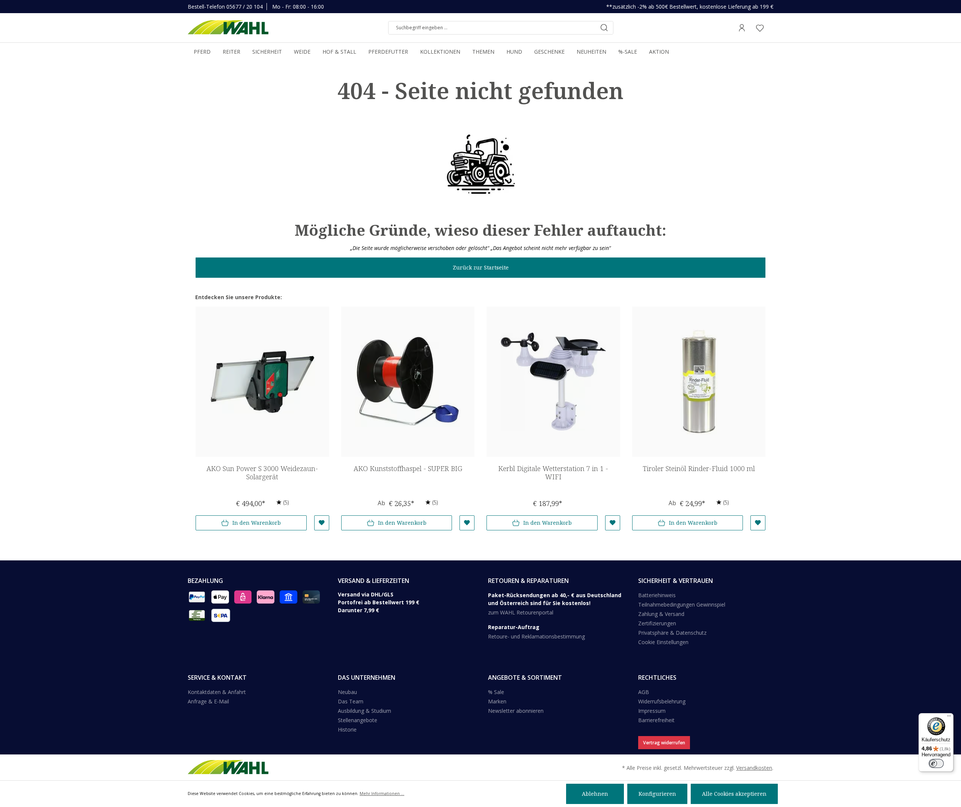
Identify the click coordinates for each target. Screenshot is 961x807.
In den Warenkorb (256, 522)
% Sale (496, 692)
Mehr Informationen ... (382, 793)
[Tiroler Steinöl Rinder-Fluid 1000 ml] (699, 382)
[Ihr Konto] (742, 27)
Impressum (652, 710)
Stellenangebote (357, 720)
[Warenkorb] (771, 27)
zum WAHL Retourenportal (520, 612)
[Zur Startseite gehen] (228, 27)
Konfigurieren (657, 793)
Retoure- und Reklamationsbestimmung (536, 636)
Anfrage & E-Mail (208, 701)
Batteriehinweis (657, 595)
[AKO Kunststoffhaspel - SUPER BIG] (408, 382)
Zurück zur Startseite (481, 267)
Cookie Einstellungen (663, 642)
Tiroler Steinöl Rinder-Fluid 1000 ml (699, 468)
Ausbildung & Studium (364, 710)
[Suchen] (604, 27)
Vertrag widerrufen (664, 742)
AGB (643, 692)
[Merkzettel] (760, 27)
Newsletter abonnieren (516, 710)
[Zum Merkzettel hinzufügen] (321, 522)
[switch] (936, 763)
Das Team (350, 701)
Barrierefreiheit (656, 720)
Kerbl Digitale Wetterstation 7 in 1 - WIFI (553, 472)
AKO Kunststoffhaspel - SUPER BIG (408, 468)
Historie (347, 729)
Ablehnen (595, 793)
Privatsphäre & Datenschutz (672, 632)
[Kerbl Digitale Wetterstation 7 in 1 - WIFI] (553, 382)
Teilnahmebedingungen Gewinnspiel (681, 604)
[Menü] (948, 717)
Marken (497, 701)
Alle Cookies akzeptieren (734, 793)
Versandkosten (754, 767)
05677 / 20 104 (244, 6)
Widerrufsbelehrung (661, 701)
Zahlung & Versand (661, 613)
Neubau (347, 692)
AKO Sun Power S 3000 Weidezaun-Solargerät (262, 472)
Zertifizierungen (657, 623)
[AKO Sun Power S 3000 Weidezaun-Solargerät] (262, 382)
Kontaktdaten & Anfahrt (217, 692)
